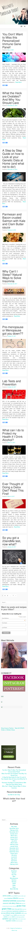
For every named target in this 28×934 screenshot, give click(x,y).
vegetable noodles (11, 921)
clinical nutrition (21, 898)
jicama (25, 911)
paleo (15, 915)
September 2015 (14, 852)
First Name (4, 622)
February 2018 (14, 830)
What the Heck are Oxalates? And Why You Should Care (12, 98)
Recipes (14, 882)
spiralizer (5, 919)
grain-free (6, 908)
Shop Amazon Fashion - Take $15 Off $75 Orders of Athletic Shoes (12, 729)
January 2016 (14, 846)
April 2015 (14, 861)
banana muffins (20, 895)
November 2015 (14, 850)
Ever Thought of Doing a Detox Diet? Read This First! (13, 489)
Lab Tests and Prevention (11, 382)
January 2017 (14, 837)
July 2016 (14, 841)
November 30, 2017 (12, 283)
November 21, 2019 (12, 105)
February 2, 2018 (12, 230)
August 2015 (14, 853)
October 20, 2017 (12, 387)
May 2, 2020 (11, 50)
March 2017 (14, 835)
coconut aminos (9, 900)
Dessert (14, 873)
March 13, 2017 (11, 442)
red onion (9, 916)
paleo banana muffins (21, 915)
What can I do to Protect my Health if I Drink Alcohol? (13, 435)
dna (20, 903)
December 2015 (14, 848)
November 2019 (14, 828)
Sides (14, 885)
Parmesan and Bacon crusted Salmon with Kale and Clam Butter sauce (13, 220)
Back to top (14, 930)
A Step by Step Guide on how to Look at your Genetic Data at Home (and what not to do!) (13, 158)
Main (14, 876)
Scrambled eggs (18, 916)
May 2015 (14, 859)
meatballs (18, 913)
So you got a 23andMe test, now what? (11, 540)
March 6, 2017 (11, 496)
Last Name (4, 627)
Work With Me (14, 889)
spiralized (22, 916)
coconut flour (21, 901)
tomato (24, 918)
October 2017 (14, 834)
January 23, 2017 (12, 547)
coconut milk (7, 903)
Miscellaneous (14, 878)
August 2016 (14, 839)
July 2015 (14, 855)
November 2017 (14, 832)
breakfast (9, 898)
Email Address (13, 618)
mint (22, 913)
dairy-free (15, 903)
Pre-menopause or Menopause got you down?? (12, 330)
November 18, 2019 (12, 169)
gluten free (21, 905)
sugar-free (14, 919)
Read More (18, 82)
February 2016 (14, 844)
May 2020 (14, 826)
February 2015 (14, 864)
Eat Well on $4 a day (14, 794)
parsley (6, 917)
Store (14, 887)
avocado (12, 895)
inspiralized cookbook (18, 911)
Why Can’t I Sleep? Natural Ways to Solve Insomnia (12, 276)
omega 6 (12, 915)
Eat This (14, 874)
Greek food (24, 909)
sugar (10, 919)
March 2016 (14, 843)
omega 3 (7, 915)
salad (13, 917)
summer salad (20, 918)
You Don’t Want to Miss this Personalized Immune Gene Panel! (12, 40)
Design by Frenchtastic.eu (16, 928)
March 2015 (14, 862)
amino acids (7, 896)
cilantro (15, 898)
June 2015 (14, 857)
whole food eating (19, 920)
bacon (16, 896)
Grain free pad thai (17, 909)
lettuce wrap (10, 913)
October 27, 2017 (12, 336)
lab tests (3, 913)
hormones (9, 911)
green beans (4, 911)
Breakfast (14, 871)
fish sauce (14, 906)
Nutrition (14, 880)
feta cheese (10, 906)
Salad (14, 883)
